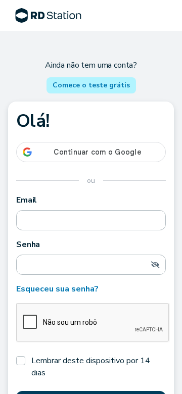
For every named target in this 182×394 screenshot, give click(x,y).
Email (26, 200)
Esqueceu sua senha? (57, 288)
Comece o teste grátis (91, 85)
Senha (28, 244)
